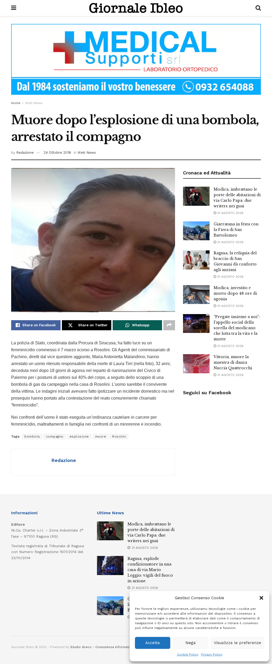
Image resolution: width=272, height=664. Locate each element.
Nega (190, 642)
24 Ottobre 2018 (57, 153)
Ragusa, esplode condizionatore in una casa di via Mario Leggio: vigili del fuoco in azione (150, 569)
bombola (32, 436)
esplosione (79, 436)
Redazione (25, 153)
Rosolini (119, 436)
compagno (54, 436)
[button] (261, 598)
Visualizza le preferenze (237, 642)
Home (15, 103)
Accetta (152, 642)
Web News (33, 103)
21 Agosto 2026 (230, 213)
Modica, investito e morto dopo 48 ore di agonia (235, 293)
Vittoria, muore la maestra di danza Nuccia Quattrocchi (233, 362)
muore (100, 436)
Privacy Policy (211, 654)
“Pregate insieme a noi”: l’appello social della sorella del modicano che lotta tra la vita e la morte (237, 327)
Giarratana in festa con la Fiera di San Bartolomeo (236, 230)
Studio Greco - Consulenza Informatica (101, 647)
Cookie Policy (187, 654)
